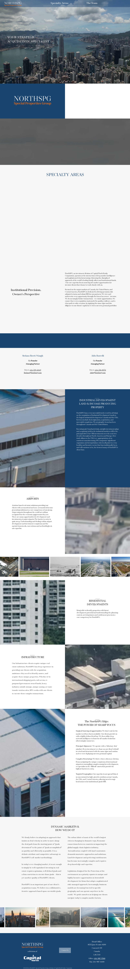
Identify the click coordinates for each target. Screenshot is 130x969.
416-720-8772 (100, 370)
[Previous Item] (3, 566)
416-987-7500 (99, 958)
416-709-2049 (35, 370)
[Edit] (32, 379)
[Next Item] (127, 566)
